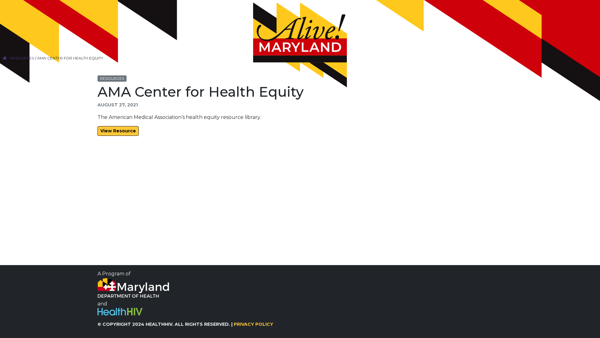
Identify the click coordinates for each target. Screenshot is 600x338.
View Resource (118, 131)
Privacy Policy (253, 324)
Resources (22, 58)
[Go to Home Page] (300, 45)
